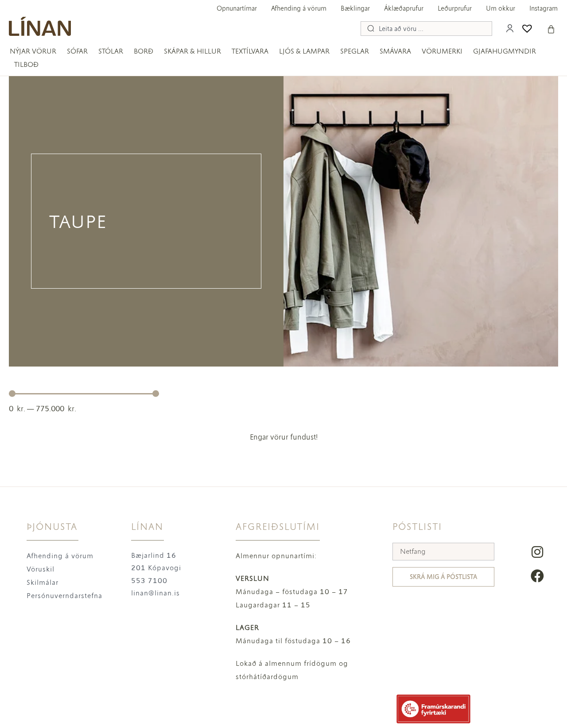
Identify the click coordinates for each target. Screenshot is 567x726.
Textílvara (250, 51)
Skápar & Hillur (192, 51)
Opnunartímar (237, 8)
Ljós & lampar (304, 51)
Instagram (543, 8)
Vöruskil (40, 569)
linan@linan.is (155, 593)
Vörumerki (442, 51)
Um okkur (500, 8)
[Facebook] (537, 576)
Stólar (110, 51)
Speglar (354, 51)
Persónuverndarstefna (64, 595)
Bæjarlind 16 (153, 555)
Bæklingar (355, 8)
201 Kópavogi (156, 568)
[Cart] (551, 29)
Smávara (395, 51)
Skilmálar (42, 582)
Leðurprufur (455, 8)
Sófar (77, 51)
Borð (143, 51)
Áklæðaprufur (403, 8)
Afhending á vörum (298, 8)
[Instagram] (537, 552)
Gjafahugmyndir (504, 51)
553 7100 (149, 580)
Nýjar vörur (33, 51)
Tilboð (26, 64)
